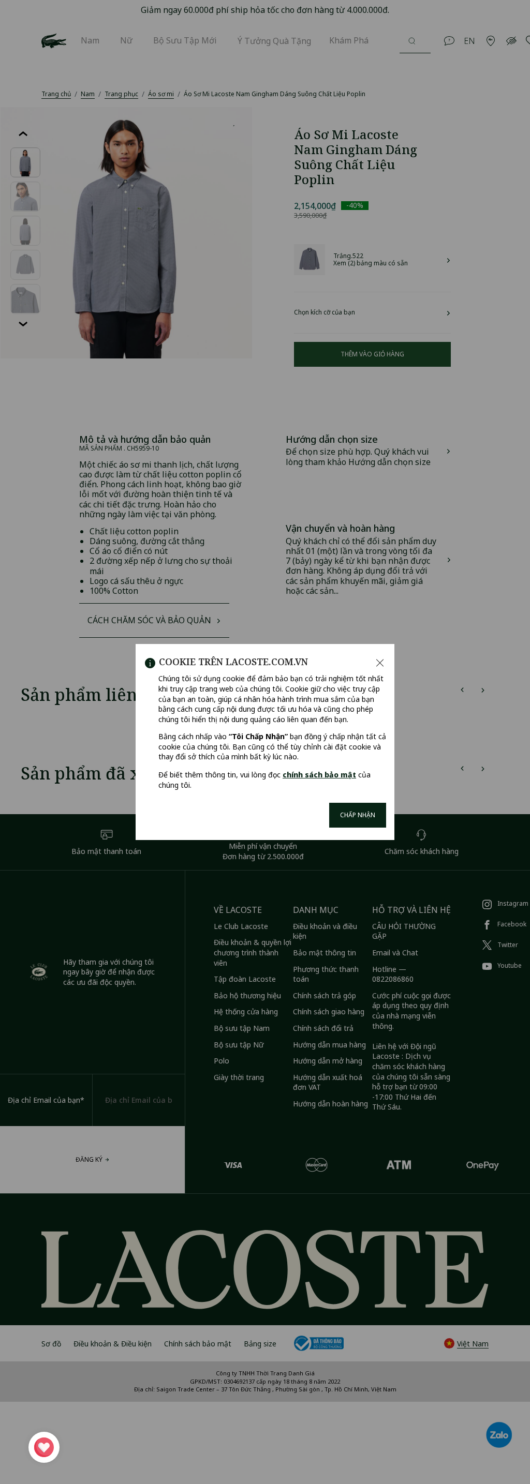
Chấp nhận (357, 815)
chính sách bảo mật (319, 775)
